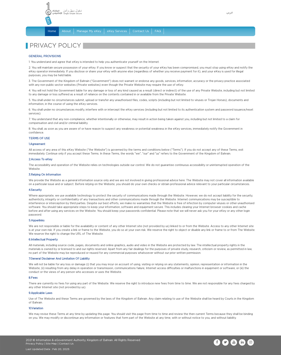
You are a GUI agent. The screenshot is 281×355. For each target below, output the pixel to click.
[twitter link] (225, 342)
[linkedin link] (242, 342)
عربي (229, 12)
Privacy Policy (35, 344)
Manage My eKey (89, 31)
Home (52, 31)
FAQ (158, 31)
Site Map (51, 344)
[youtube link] (234, 342)
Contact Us (141, 31)
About (66, 31)
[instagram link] (250, 342)
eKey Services (117, 31)
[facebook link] (217, 342)
